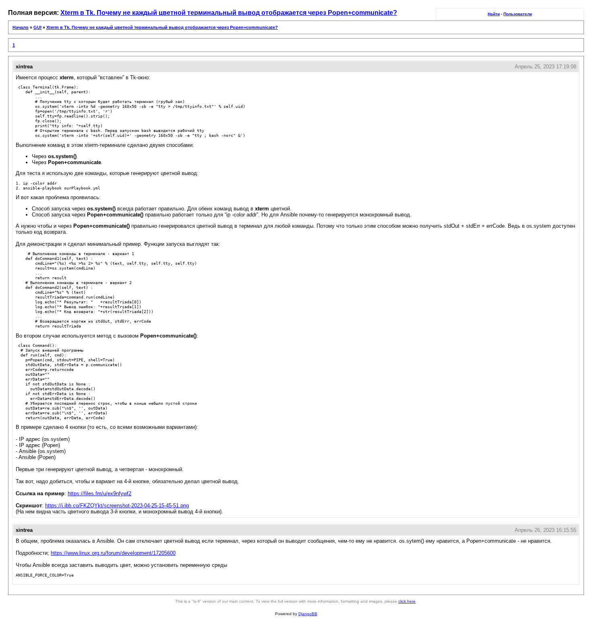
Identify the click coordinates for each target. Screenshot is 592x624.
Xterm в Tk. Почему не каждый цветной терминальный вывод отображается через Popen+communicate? (228, 12)
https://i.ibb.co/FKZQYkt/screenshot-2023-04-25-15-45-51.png (117, 505)
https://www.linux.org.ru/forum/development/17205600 (113, 553)
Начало (20, 27)
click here (407, 601)
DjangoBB (307, 614)
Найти (494, 14)
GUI (37, 27)
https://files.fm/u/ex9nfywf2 (99, 493)
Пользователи (517, 14)
